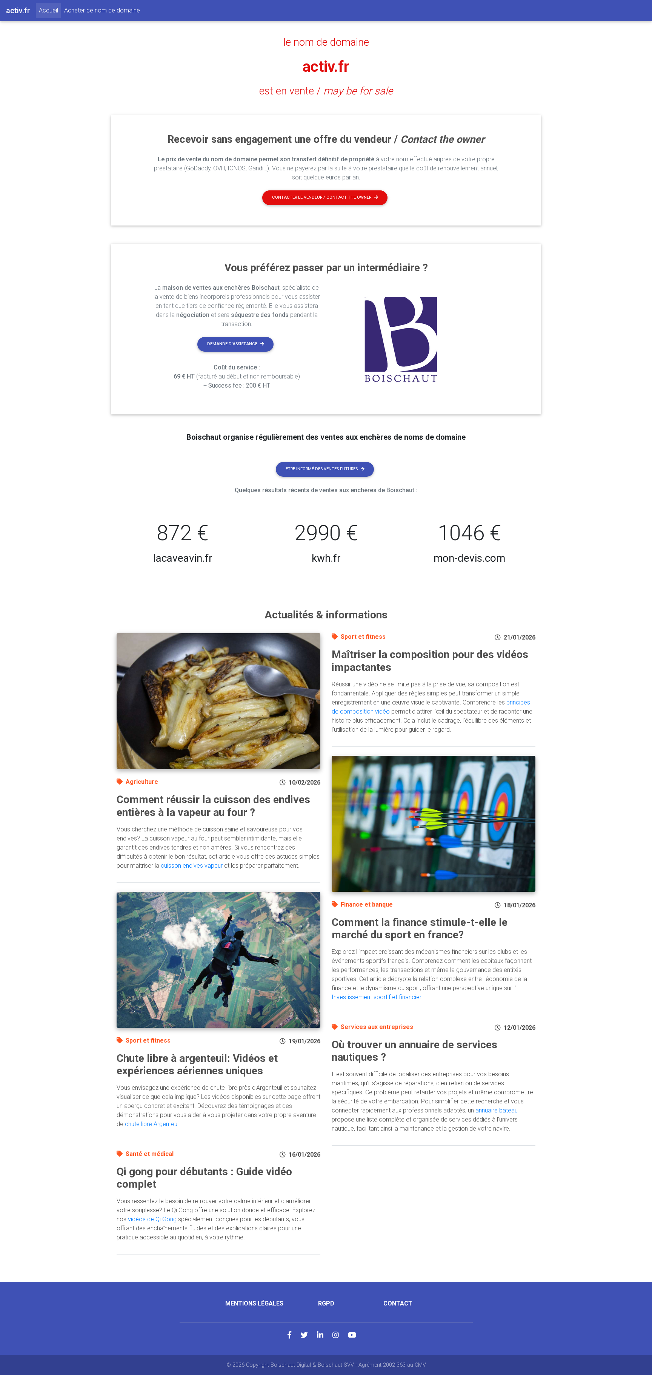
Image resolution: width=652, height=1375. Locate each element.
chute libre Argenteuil (152, 1124)
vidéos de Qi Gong (152, 1219)
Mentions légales (254, 1303)
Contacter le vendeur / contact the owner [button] (321, 197)
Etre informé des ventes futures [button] (322, 469)
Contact (397, 1303)
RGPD (326, 1303)
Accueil (50, 10)
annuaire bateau (496, 1110)
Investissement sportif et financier (376, 997)
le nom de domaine (326, 42)
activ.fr (326, 67)
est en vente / (326, 91)
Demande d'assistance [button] (232, 343)
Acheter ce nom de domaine (102, 10)
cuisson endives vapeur (192, 865)
